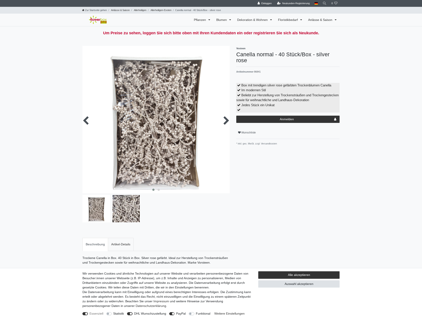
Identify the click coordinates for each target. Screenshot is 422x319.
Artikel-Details (120, 244)
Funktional (203, 313)
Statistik (118, 313)
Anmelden (287, 119)
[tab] (95, 244)
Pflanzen (200, 20)
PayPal (181, 313)
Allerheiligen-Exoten (160, 10)
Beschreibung (95, 244)
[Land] (316, 3)
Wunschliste (248, 132)
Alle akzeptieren (299, 275)
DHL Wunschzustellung (150, 313)
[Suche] (324, 3)
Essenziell (96, 313)
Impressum (161, 301)
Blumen (222, 20)
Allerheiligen (139, 10)
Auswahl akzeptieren (299, 284)
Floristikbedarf (288, 20)
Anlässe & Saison (120, 10)
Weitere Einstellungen (229, 313)
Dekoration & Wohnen (253, 20)
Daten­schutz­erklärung (151, 306)
